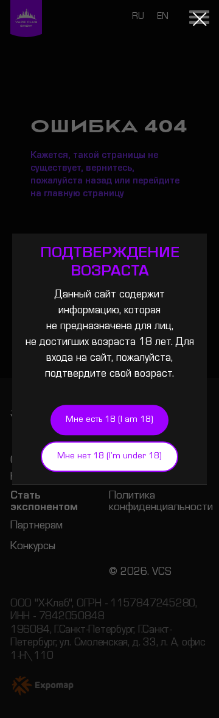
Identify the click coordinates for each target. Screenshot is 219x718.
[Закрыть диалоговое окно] (200, 19)
